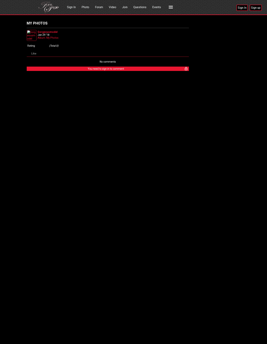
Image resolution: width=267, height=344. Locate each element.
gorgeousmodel (48, 31)
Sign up (255, 7)
